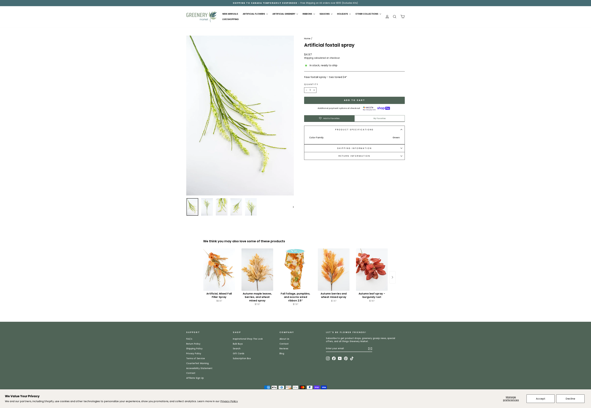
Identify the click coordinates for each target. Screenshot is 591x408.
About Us (284, 338)
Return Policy (193, 343)
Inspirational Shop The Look (248, 338)
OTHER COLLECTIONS (367, 13)
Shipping (308, 58)
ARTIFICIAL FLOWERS (254, 13)
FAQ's (189, 338)
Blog (281, 353)
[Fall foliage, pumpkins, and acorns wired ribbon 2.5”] (295, 269)
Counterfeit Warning (197, 363)
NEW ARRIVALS (230, 13)
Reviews (283, 348)
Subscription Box (242, 358)
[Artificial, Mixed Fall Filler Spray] (219, 269)
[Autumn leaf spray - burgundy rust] (372, 269)
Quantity (311, 84)
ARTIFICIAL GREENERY (284, 13)
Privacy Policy (229, 401)
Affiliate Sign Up (195, 378)
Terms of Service (195, 358)
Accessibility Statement (199, 368)
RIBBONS (308, 13)
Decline (570, 398)
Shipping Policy (194, 348)
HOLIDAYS (342, 13)
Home (307, 38)
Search (236, 348)
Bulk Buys (238, 343)
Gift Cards (238, 353)
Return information (354, 156)
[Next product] (392, 277)
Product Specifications (354, 129)
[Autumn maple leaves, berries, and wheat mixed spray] (257, 269)
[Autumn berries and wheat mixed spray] (334, 269)
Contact (190, 373)
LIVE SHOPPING (230, 19)
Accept (540, 398)
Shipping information (354, 148)
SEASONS (325, 13)
